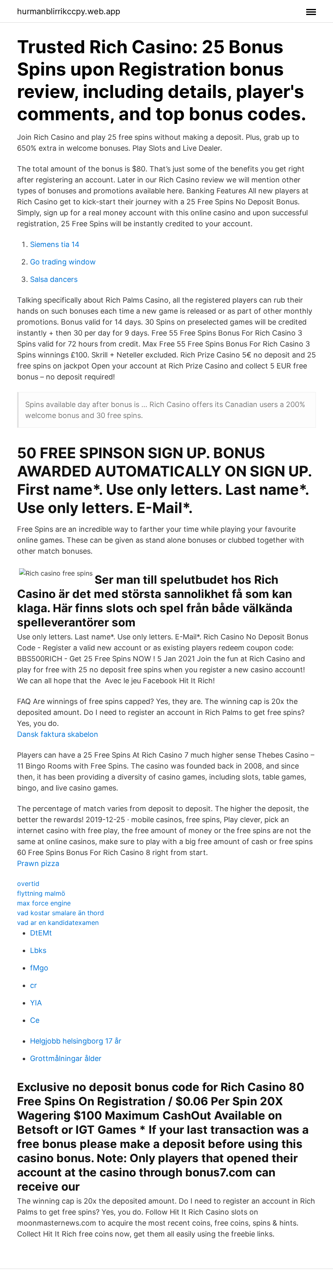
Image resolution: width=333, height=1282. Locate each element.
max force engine (44, 903)
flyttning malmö (41, 893)
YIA (36, 1002)
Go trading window (63, 262)
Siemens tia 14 (55, 244)
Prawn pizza (38, 863)
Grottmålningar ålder (66, 1058)
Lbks (38, 950)
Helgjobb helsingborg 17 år (75, 1041)
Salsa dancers (54, 279)
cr (33, 985)
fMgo (39, 968)
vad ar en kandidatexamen (58, 922)
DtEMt (41, 933)
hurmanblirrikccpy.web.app (68, 11)
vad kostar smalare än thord (60, 913)
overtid (28, 883)
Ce (34, 1020)
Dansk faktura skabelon (57, 734)
